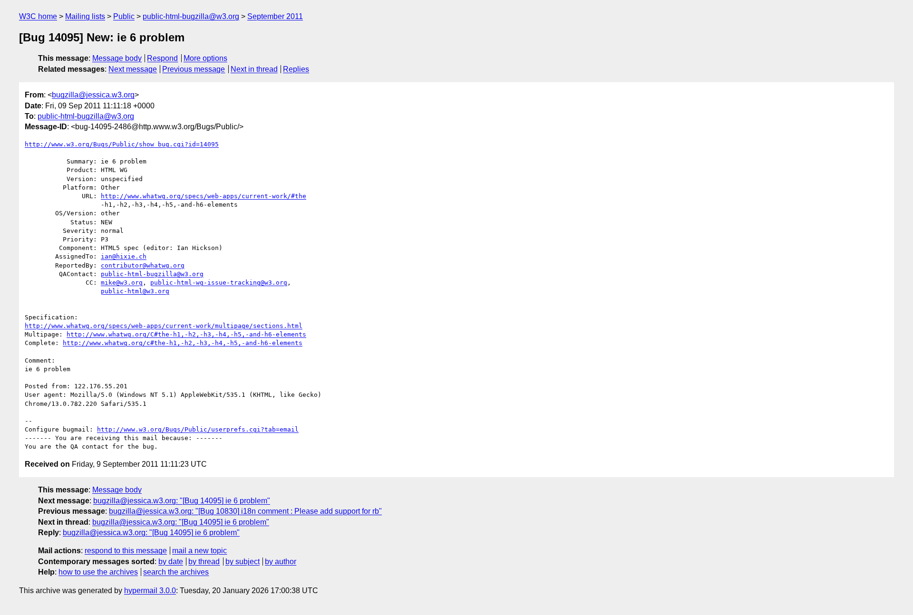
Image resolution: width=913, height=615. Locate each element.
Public (124, 16)
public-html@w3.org (135, 291)
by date (170, 561)
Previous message (193, 69)
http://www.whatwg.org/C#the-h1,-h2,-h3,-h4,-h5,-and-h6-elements (186, 334)
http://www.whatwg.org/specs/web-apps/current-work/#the (203, 196)
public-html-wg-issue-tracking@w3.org (218, 282)
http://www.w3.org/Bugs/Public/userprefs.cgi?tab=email (198, 429)
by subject (242, 561)
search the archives (176, 572)
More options (205, 58)
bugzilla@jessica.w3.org (93, 95)
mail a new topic (199, 551)
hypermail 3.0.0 (150, 590)
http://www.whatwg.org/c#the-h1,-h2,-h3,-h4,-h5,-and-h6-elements (182, 342)
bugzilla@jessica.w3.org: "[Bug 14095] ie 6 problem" (181, 501)
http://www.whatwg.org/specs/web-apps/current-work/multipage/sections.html (163, 325)
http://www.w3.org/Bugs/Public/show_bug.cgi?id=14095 (122, 144)
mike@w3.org (122, 282)
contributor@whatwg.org (143, 265)
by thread (204, 561)
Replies (296, 69)
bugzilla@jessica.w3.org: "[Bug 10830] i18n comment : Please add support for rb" (245, 511)
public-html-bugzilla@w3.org (191, 16)
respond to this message (126, 551)
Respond (162, 58)
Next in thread (254, 69)
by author (280, 561)
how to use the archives (98, 572)
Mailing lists (85, 16)
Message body (117, 58)
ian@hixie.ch (123, 256)
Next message (132, 69)
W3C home (38, 16)
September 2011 (275, 16)
